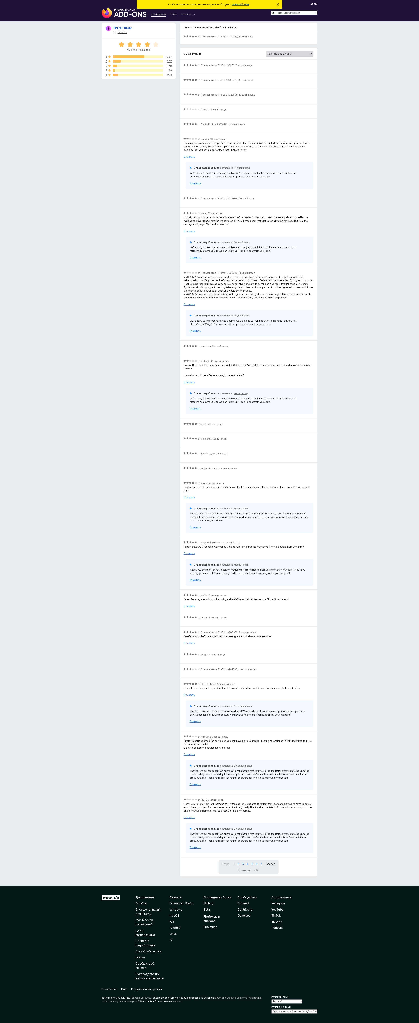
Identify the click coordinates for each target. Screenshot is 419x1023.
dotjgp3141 (207, 361)
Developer (244, 915)
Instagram (278, 903)
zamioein (206, 346)
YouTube (277, 909)
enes (204, 424)
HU (202, 799)
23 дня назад (215, 213)
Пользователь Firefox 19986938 (219, 632)
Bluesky (276, 921)
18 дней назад (242, 242)
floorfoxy (206, 453)
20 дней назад (247, 198)
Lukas (204, 617)
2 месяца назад (217, 595)
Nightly (208, 903)
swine (204, 595)
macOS (174, 915)
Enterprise (210, 927)
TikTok (276, 915)
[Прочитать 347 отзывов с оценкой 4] (138, 61)
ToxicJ (204, 109)
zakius (204, 483)
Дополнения (145, 897)
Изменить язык (279, 996)
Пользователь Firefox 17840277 (219, 36)
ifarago (205, 139)
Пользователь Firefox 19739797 (219, 80)
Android (175, 927)
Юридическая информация (146, 989)
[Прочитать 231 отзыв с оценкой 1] (138, 75)
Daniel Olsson (208, 684)
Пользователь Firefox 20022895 (219, 94)
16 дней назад (218, 139)
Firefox (122, 32)
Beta (206, 909)
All (171, 939)
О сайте (141, 903)
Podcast (277, 927)
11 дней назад (242, 168)
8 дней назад (245, 80)
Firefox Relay (122, 27)
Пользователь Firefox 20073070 (219, 198)
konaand (206, 438)
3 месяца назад (219, 736)
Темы (173, 14)
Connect (243, 903)
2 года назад (245, 36)
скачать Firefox (240, 4)
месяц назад (222, 361)
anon (204, 213)
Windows (176, 909)
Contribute (244, 909)
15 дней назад (218, 109)
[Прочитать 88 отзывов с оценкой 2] (138, 70)
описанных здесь (141, 997)
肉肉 (203, 654)
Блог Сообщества (148, 951)
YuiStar (205, 736)
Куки (123, 989)
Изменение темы (281, 1006)
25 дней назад (247, 272)
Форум (140, 957)
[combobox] (294, 13)
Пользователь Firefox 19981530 (219, 669)
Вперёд (270, 863)
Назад (226, 863)
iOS (172, 921)
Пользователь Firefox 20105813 (219, 65)
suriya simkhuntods (211, 468)
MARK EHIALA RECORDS (214, 124)
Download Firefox (182, 903)
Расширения (158, 14)
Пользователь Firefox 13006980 (219, 272)
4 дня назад (245, 65)
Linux (173, 933)
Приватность (109, 989)
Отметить (189, 156)
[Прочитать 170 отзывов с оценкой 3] (138, 66)
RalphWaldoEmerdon (212, 542)
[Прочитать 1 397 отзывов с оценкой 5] (138, 56)
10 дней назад (247, 94)
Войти (314, 3)
